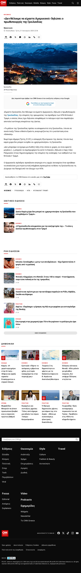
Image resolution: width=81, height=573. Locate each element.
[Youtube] (77, 533)
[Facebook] (58, 533)
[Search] (77, 439)
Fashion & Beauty (47, 459)
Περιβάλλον (7, 477)
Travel (59, 3)
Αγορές (24, 468)
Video (24, 493)
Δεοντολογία (18, 545)
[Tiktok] (68, 533)
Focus (54, 3)
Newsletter (25, 516)
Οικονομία (28, 3)
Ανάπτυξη (25, 454)
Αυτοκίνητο (44, 463)
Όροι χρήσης (6, 545)
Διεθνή (24, 472)
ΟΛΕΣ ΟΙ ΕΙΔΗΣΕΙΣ (40, 333)
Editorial (5, 499)
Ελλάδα (36, 3)
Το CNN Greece (28, 520)
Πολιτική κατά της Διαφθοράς (12, 550)
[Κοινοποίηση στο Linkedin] (29, 37)
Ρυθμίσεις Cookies (32, 545)
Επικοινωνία (30, 550)
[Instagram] (72, 533)
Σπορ (4, 468)
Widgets (24, 511)
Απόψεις (6, 504)
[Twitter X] (63, 533)
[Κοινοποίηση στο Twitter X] (15, 37)
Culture (42, 454)
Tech (4, 472)
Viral (4, 482)
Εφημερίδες (28, 505)
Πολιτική (20, 3)
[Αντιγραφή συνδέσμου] (34, 37)
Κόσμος (43, 3)
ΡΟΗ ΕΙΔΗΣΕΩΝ (12, 251)
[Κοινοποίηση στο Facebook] (11, 37)
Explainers (6, 508)
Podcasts (26, 499)
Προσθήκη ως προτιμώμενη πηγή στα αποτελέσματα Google (42, 104)
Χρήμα (23, 459)
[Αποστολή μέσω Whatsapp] (25, 37)
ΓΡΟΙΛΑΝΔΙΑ (19, 191)
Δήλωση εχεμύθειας (49, 545)
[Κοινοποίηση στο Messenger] (20, 37)
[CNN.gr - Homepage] (3, 3)
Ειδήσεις (12, 3)
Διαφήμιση (41, 550)
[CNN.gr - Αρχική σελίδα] (5, 533)
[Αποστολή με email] (39, 37)
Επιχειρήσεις (27, 463)
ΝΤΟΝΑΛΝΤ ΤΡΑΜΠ (40, 191)
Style (49, 3)
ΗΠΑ (28, 191)
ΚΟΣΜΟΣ (7, 14)
